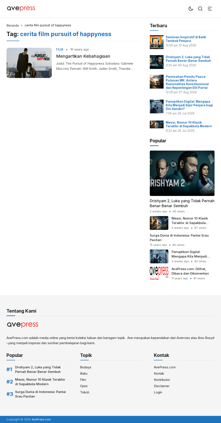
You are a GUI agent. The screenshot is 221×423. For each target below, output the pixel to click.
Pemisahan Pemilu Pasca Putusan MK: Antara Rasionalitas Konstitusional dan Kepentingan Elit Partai (187, 82)
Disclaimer (161, 386)
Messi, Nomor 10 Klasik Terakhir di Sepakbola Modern (189, 124)
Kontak (159, 373)
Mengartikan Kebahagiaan (83, 56)
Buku (83, 373)
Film (59, 49)
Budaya (85, 367)
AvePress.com (165, 367)
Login (158, 392)
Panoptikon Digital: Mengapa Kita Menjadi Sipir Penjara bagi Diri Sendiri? (189, 105)
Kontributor (162, 380)
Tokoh (84, 392)
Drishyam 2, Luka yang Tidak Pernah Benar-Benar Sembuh (188, 58)
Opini (83, 386)
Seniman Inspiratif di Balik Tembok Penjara (186, 39)
